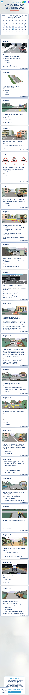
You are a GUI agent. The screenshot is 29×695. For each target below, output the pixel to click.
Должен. (7, 203)
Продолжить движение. (11, 356)
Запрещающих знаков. (11, 468)
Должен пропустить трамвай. (13, 148)
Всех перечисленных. (11, 472)
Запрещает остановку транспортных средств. (10, 292)
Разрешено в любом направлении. (15, 389)
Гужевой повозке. (9, 498)
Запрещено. (8, 122)
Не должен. (8, 205)
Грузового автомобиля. (11, 266)
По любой (7, 529)
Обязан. (7, 60)
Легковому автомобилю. (12, 496)
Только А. (7, 90)
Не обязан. (7, 62)
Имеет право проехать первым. (14, 145)
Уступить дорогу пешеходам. (13, 556)
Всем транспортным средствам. (14, 500)
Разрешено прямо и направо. (13, 387)
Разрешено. (8, 120)
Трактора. (7, 264)
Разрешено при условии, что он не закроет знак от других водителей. (14, 612)
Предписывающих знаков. (12, 470)
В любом (7, 424)
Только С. (7, 94)
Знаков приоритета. (10, 465)
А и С (6, 175)
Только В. (7, 92)
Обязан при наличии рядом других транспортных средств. (14, 65)
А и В (6, 422)
